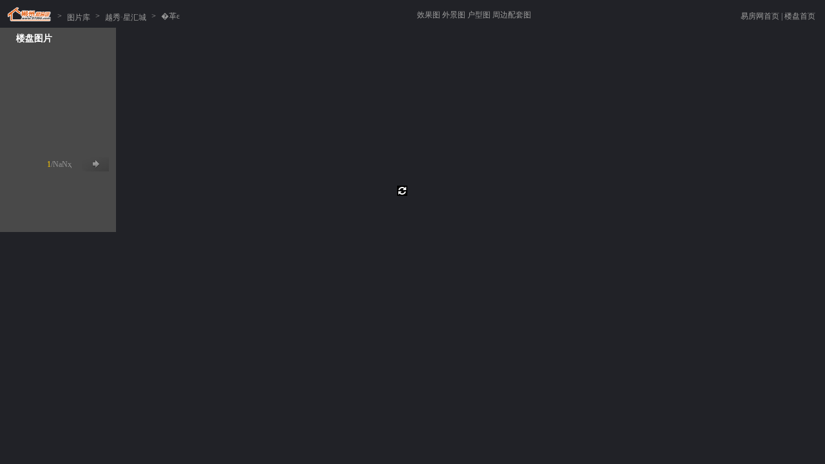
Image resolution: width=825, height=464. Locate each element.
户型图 (478, 14)
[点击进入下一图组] (95, 164)
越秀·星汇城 (125, 16)
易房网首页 (760, 16)
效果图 (428, 14)
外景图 (453, 14)
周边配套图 (511, 14)
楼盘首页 (799, 16)
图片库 (78, 16)
